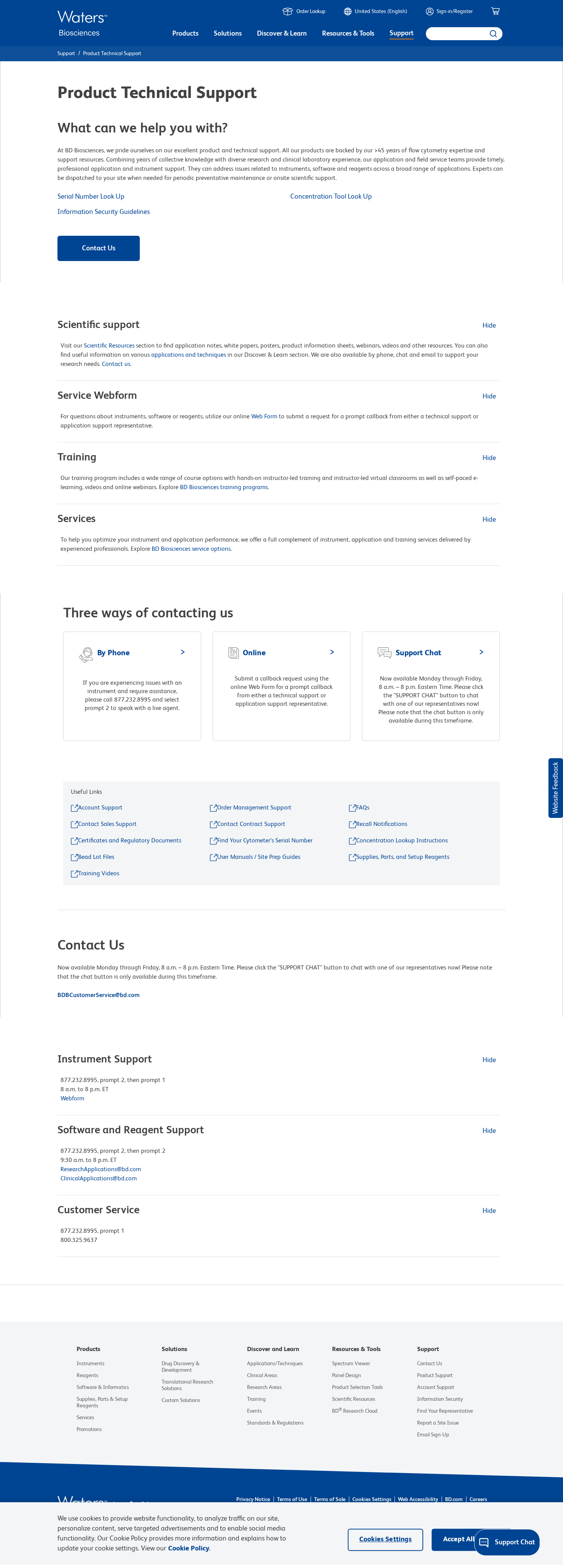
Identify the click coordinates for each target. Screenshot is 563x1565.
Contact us (116, 364)
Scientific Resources (109, 346)
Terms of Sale (329, 1499)
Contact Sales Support (107, 824)
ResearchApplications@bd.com (101, 1170)
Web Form (264, 417)
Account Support (100, 808)
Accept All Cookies (472, 1539)
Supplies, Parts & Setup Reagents (102, 1402)
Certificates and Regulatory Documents (129, 841)
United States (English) (381, 11)
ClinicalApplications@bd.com (99, 1179)
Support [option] (402, 33)
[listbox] (185, 34)
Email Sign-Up (433, 1435)
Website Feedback (555, 788)
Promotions (89, 1429)
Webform (72, 1099)
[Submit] (493, 33)
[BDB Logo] (82, 23)
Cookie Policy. (189, 1548)
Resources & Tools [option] (348, 33)
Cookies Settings (371, 1499)
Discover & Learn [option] (282, 33)
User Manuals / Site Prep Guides (258, 857)
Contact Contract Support (251, 824)
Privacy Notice (253, 1499)
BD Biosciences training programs (224, 488)
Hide (489, 325)
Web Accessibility (418, 1499)
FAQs (362, 808)
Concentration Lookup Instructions (402, 841)
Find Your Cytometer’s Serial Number (265, 841)
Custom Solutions (181, 1400)
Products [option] (185, 33)
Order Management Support (254, 808)
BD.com (454, 1499)
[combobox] (464, 33)
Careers (478, 1499)
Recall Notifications (381, 824)
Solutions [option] (228, 33)
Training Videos (98, 874)
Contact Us (98, 248)
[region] (281, 1533)
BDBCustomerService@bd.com (99, 995)
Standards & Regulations (275, 1423)
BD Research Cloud (355, 1411)
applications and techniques (188, 355)
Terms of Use (292, 1499)
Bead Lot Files (96, 857)
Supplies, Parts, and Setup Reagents (402, 857)
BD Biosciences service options (191, 549)
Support (66, 53)
